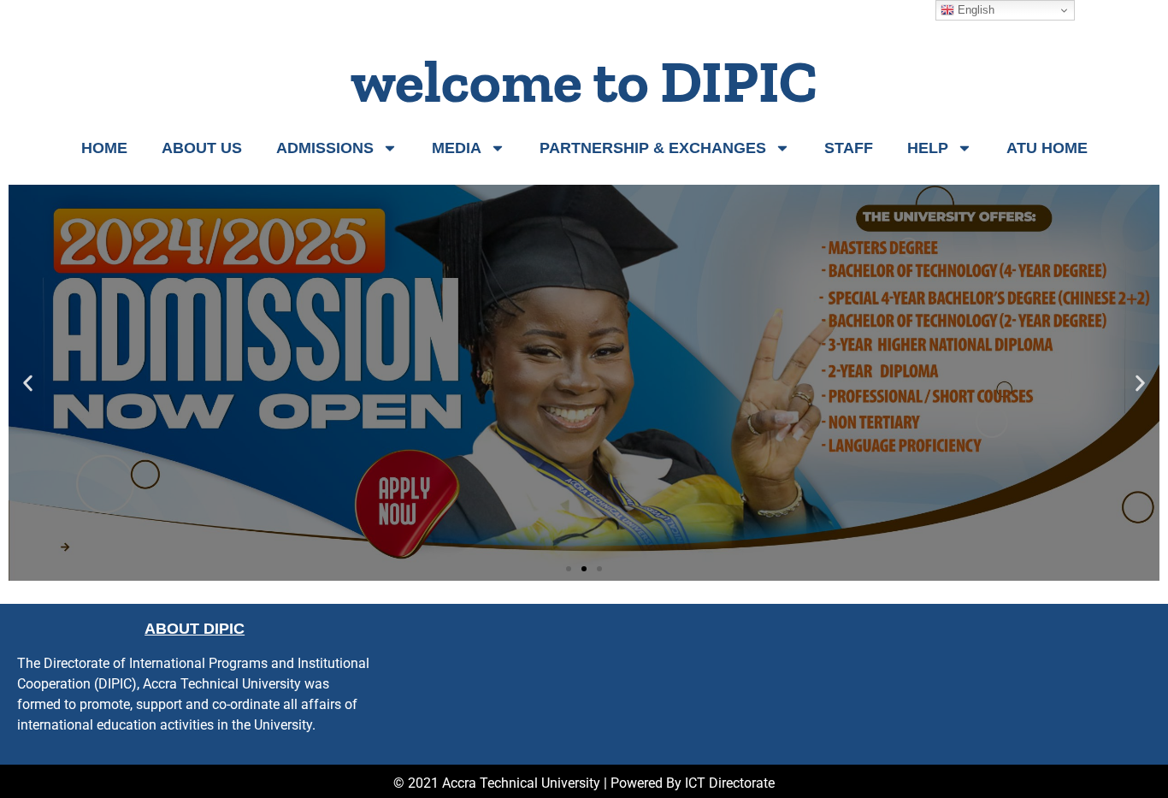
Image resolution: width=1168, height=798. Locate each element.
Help (927, 148)
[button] (27, 382)
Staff (848, 148)
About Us (202, 148)
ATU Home (1047, 148)
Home (104, 148)
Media (456, 148)
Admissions (325, 148)
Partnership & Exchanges (653, 148)
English (974, 9)
